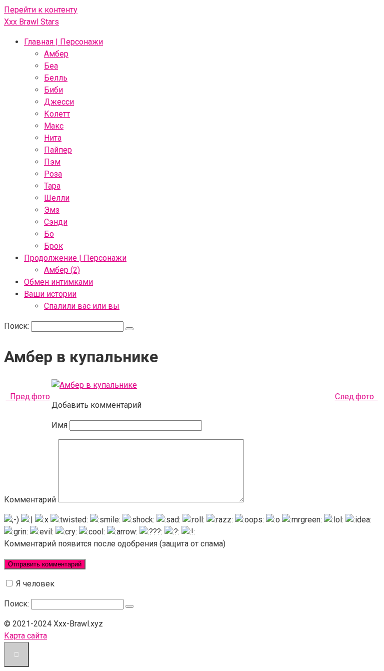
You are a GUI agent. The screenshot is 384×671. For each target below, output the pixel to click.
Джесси (59, 102)
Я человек (34, 583)
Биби (53, 90)
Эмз (52, 210)
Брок (53, 246)
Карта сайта (25, 635)
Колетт (57, 114)
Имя (60, 425)
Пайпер (58, 150)
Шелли (57, 198)
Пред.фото (28, 396)
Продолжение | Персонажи (75, 258)
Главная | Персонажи (63, 42)
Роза (53, 174)
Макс (54, 126)
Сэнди (56, 222)
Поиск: (17, 326)
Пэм (52, 162)
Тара (52, 186)
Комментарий (30, 499)
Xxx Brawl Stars (31, 22)
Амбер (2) (62, 270)
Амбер (56, 54)
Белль (56, 78)
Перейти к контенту (41, 10)
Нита (53, 138)
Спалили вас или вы (82, 306)
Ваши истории (50, 294)
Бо (49, 234)
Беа (51, 66)
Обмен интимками (58, 282)
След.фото (356, 396)
